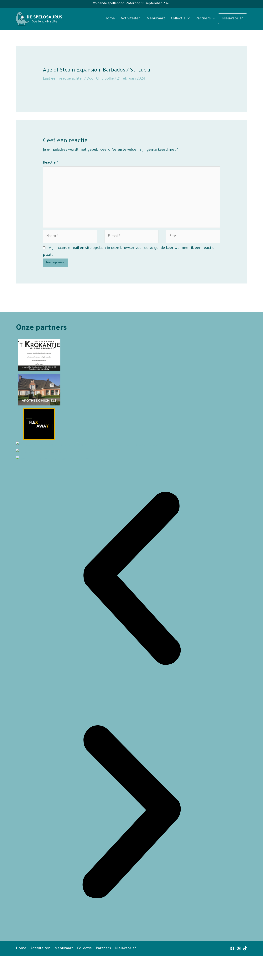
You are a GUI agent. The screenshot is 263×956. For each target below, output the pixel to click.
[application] (188, 19)
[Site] (193, 237)
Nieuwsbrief (232, 19)
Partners (203, 19)
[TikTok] (245, 948)
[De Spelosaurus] (39, 19)
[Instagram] (239, 948)
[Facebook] (232, 948)
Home (110, 19)
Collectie (178, 19)
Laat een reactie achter (63, 79)
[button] (131, 580)
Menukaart (156, 19)
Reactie (50, 163)
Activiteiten (131, 19)
